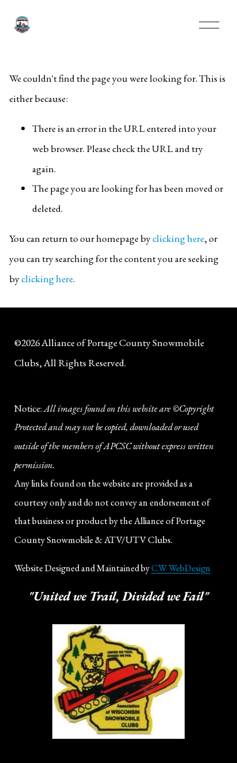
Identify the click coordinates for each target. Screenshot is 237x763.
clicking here (178, 238)
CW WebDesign (181, 568)
